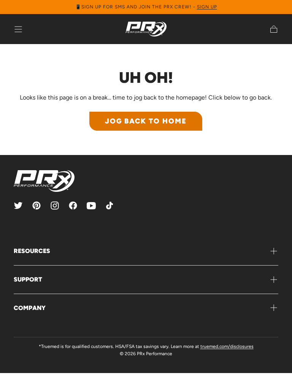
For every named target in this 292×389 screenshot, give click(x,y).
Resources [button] (32, 251)
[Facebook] (73, 205)
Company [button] (30, 308)
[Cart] (273, 29)
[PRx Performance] (146, 29)
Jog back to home (146, 121)
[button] (18, 29)
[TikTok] (109, 205)
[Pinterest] (36, 205)
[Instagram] (54, 205)
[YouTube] (91, 205)
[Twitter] (18, 205)
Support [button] (28, 279)
